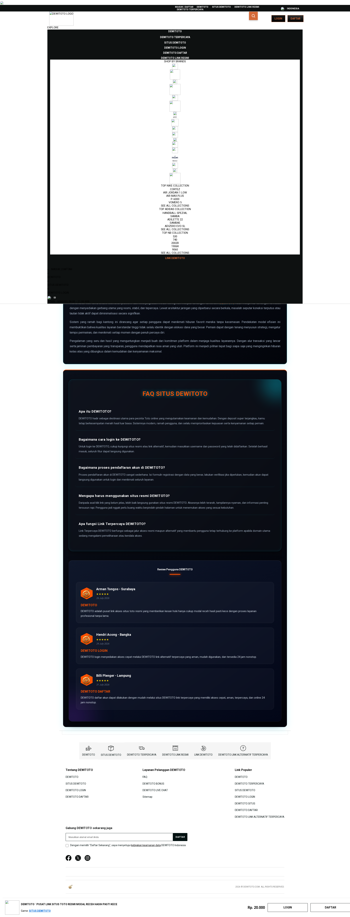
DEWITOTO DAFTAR (77, 796)
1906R (175, 246)
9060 (175, 249)
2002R (175, 243)
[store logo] (61, 18)
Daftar (295, 18)
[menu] (175, 145)
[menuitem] (175, 31)
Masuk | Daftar (184, 7)
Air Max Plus (175, 195)
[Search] (253, 16)
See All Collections (175, 205)
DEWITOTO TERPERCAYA (190, 9)
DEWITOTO (202, 7)
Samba (175, 216)
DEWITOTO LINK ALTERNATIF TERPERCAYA (243, 754)
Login (278, 18)
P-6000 (175, 199)
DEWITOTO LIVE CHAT (155, 790)
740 (175, 239)
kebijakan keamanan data (146, 845)
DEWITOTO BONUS (153, 783)
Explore (53, 27)
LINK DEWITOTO (203, 754)
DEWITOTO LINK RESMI (246, 7)
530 (175, 236)
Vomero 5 (175, 202)
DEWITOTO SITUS (245, 803)
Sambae (175, 222)
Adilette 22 (175, 219)
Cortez (175, 189)
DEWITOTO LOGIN (58, 292)
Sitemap (147, 796)
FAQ (145, 776)
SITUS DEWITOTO (221, 7)
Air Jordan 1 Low (175, 192)
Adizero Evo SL (175, 226)
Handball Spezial (175, 213)
